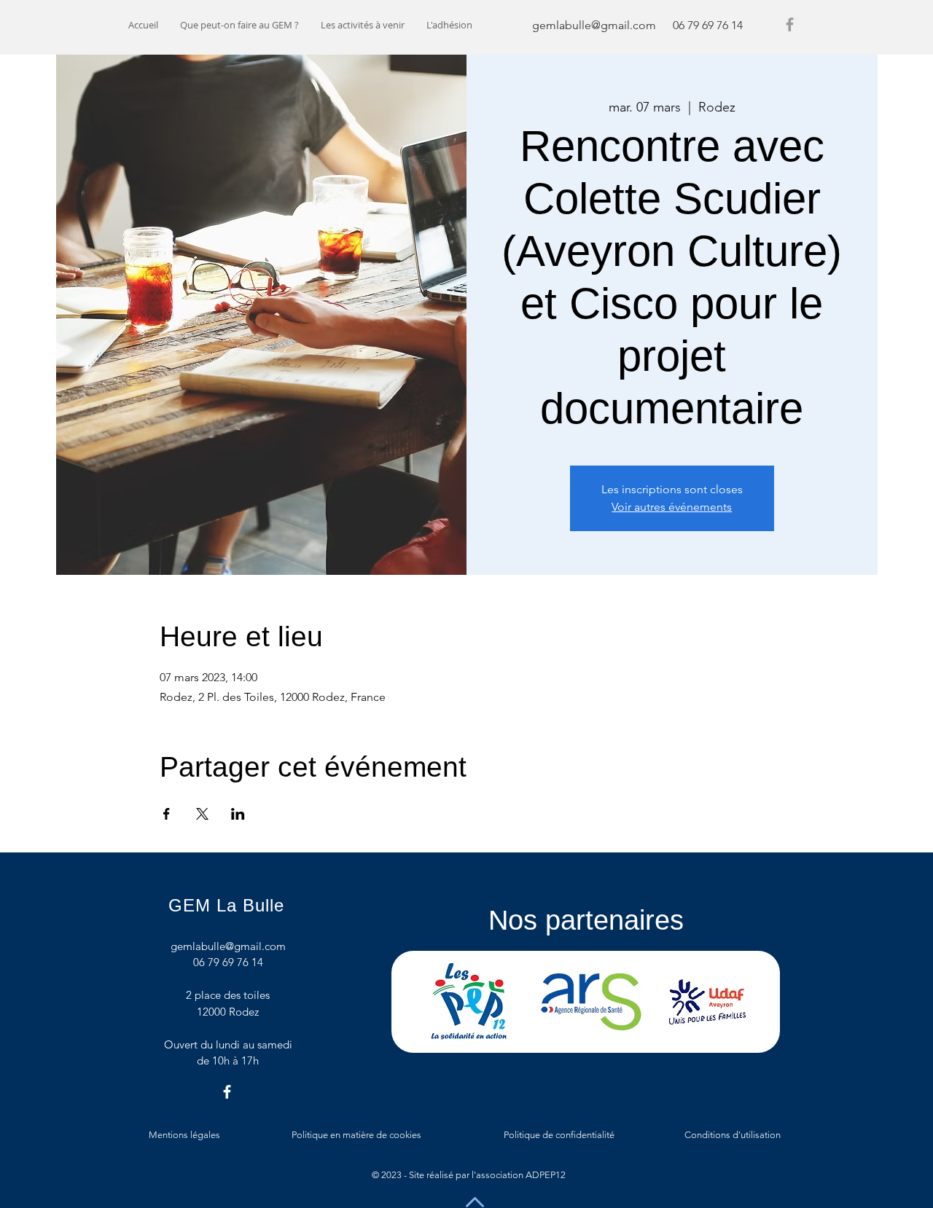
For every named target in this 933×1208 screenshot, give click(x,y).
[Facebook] (790, 24)
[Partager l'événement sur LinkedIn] (238, 814)
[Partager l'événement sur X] (202, 814)
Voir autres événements (672, 507)
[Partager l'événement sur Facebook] (166, 814)
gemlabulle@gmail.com (594, 25)
